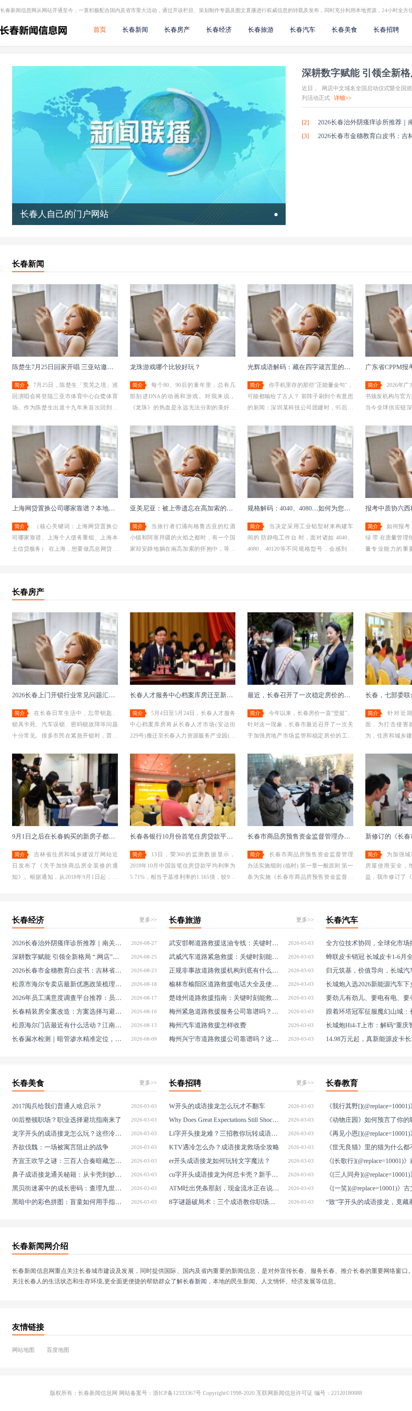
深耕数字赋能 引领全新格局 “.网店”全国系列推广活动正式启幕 (67, 956)
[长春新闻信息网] (33, 36)
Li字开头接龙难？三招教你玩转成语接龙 (224, 1133)
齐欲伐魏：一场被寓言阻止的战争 (60, 1147)
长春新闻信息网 (97, 1393)
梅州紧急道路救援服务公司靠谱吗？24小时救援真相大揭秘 (224, 1011)
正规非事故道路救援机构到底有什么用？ (224, 970)
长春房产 (177, 29)
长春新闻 (135, 29)
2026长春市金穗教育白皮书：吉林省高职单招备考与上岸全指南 (67, 970)
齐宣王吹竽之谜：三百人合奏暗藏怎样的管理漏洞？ (67, 1160)
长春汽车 (302, 29)
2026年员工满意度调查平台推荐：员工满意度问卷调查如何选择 (67, 997)
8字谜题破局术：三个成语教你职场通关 (224, 1201)
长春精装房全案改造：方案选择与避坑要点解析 (67, 1011)
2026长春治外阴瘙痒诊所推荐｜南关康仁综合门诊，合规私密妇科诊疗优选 (67, 943)
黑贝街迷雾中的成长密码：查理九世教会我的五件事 (67, 1188)
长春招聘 (386, 29)
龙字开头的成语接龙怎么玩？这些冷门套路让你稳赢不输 (67, 1133)
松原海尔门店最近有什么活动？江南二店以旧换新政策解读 (67, 1025)
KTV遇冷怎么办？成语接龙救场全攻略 (224, 1147)
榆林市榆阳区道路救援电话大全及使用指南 (224, 984)
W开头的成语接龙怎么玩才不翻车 (217, 1106)
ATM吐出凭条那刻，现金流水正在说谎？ (224, 1188)
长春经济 (219, 29)
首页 (99, 29)
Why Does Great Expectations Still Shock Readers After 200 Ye (224, 1119)
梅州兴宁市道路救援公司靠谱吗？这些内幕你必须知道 (224, 1038)
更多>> (148, 920)
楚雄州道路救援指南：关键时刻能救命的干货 (224, 997)
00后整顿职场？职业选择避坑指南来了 (67, 1119)
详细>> (343, 98)
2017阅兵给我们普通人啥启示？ (57, 1106)
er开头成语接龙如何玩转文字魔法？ (219, 1160)
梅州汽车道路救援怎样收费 (207, 1025)
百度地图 (58, 1350)
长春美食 (344, 29)
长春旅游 (261, 29)
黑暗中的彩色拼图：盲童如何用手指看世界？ (67, 1201)
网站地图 (23, 1350)
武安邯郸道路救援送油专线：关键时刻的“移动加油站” (224, 943)
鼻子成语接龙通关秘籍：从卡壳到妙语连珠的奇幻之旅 (67, 1174)
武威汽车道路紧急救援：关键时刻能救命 (224, 956)
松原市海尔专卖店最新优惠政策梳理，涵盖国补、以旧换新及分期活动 (67, 984)
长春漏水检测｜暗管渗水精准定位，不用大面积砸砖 (67, 1038)
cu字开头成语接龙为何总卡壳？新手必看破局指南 (224, 1174)
